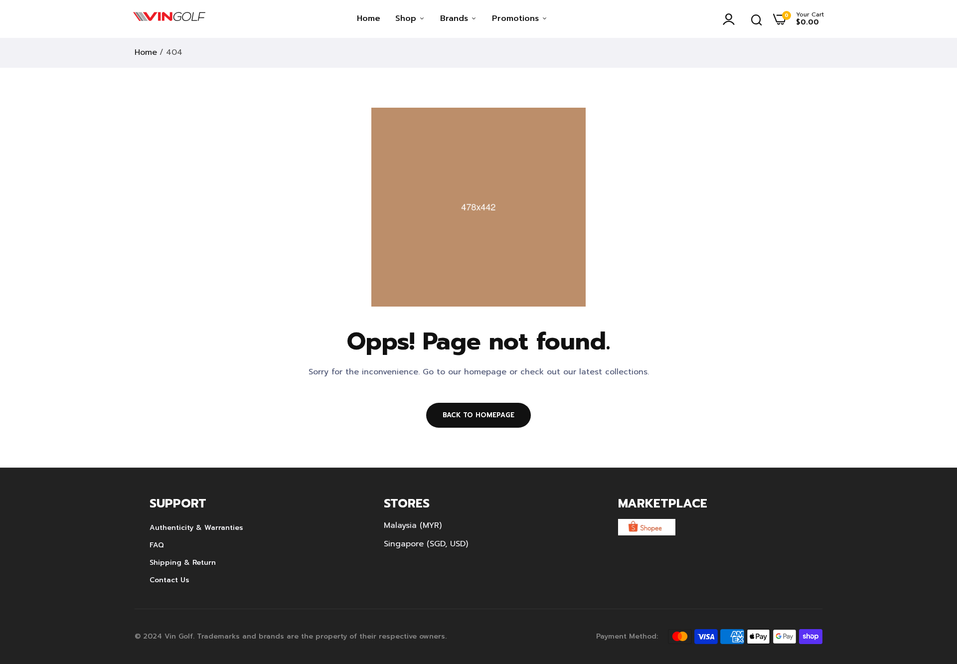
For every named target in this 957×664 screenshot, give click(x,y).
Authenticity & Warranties (196, 527)
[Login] (731, 19)
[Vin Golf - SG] (169, 19)
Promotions (517, 18)
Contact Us (169, 580)
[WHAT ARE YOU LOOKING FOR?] (756, 19)
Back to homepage (478, 415)
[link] (929, 591)
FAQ (157, 545)
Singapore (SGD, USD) (426, 544)
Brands (455, 18)
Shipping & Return (183, 562)
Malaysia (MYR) (413, 525)
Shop (407, 18)
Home (368, 18)
